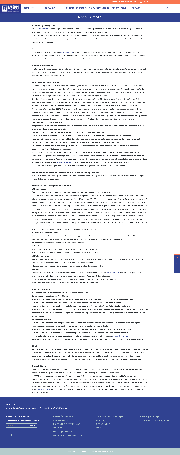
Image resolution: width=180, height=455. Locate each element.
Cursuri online (61, 420)
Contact (135, 8)
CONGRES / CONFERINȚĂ (76, 8)
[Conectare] (177, 264)
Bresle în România (63, 416)
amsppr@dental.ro (65, 162)
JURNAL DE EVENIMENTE (98, 8)
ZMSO (99, 428)
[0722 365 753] (177, 258)
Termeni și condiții (148, 416)
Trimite (32, 426)
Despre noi (29, 8)
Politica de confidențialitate (155, 420)
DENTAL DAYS (50, 9)
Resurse (125, 8)
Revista (115, 8)
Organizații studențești (109, 416)
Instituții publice (62, 431)
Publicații (101, 420)
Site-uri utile (103, 424)
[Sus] (177, 270)
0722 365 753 (130, 2)
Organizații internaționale (68, 435)
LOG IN (145, 2)
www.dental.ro (44, 29)
